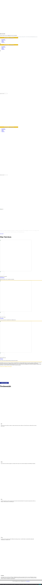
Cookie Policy (28, 581)
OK (39, 584)
